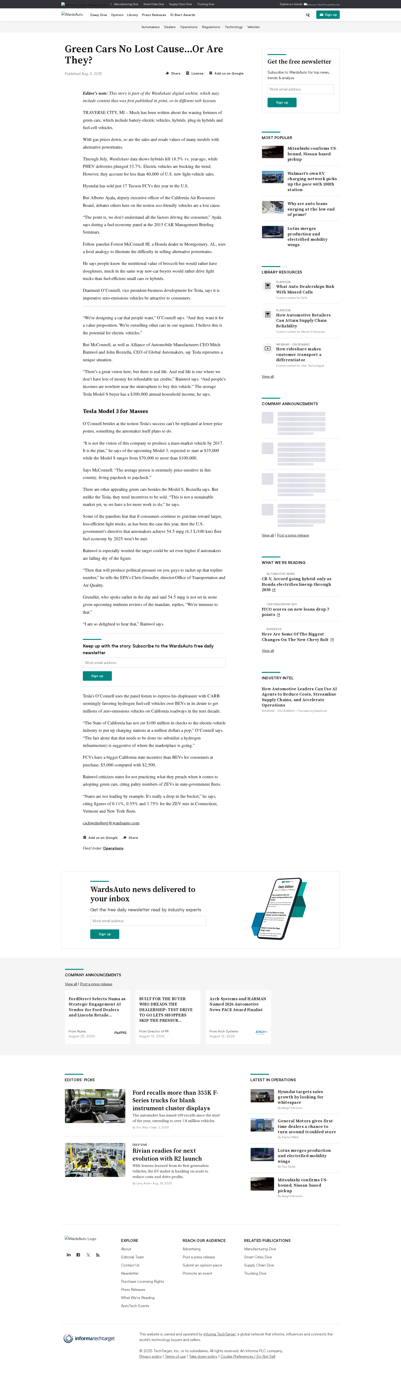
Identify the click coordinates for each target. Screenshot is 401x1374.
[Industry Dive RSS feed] (98, 1255)
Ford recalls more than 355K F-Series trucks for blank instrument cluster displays (175, 1100)
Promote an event (197, 1273)
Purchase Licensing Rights (142, 1281)
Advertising (191, 1249)
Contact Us (130, 1265)
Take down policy (203, 1356)
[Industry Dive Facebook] (78, 1255)
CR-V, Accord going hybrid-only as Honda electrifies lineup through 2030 (296, 584)
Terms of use (175, 1356)
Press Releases (154, 15)
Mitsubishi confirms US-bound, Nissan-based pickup (312, 154)
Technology (234, 27)
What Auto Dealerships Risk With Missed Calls (305, 289)
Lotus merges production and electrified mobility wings (307, 236)
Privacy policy (150, 1356)
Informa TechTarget (220, 1334)
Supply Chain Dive (180, 4)
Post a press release (293, 535)
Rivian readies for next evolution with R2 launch (167, 1154)
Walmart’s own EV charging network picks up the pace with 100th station (312, 181)
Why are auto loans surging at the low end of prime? (311, 209)
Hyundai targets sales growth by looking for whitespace (300, 1097)
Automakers (151, 27)
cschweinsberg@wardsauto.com (111, 823)
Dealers (170, 27)
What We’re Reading (138, 1297)
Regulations (211, 27)
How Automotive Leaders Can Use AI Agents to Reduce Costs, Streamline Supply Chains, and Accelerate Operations (299, 697)
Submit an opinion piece (202, 1265)
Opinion (117, 15)
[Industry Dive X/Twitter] (88, 1255)
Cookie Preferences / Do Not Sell (247, 1356)
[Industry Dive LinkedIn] (68, 1255)
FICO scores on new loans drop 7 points (295, 611)
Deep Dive (99, 15)
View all (268, 376)
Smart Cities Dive (154, 4)
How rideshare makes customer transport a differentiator (298, 354)
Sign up (331, 14)
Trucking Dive (205, 4)
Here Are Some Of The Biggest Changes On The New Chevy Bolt (296, 636)
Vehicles (253, 27)
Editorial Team (132, 1257)
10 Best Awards (182, 15)
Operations (188, 27)
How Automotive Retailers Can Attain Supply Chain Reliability (303, 320)
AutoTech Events (135, 1305)
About (126, 1249)
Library (132, 15)
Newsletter (130, 1273)
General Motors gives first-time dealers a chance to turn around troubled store (307, 1126)
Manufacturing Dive (126, 4)
